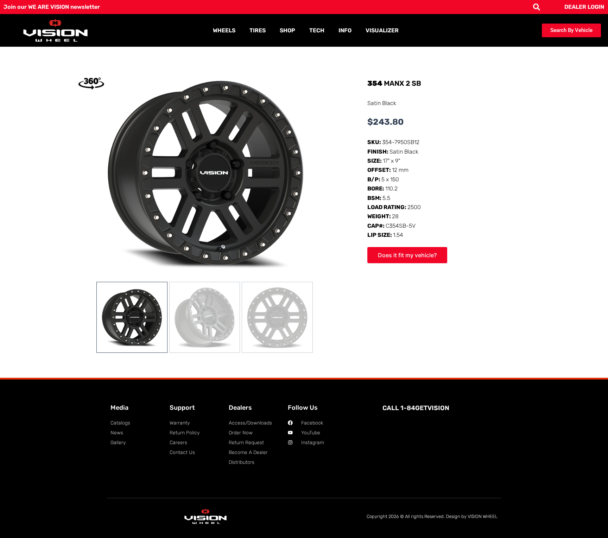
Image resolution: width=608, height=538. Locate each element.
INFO (345, 30)
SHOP (287, 30)
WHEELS (224, 30)
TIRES (257, 30)
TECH (316, 30)
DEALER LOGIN (584, 7)
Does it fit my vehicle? (407, 255)
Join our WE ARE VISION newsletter (52, 7)
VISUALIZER (382, 30)
